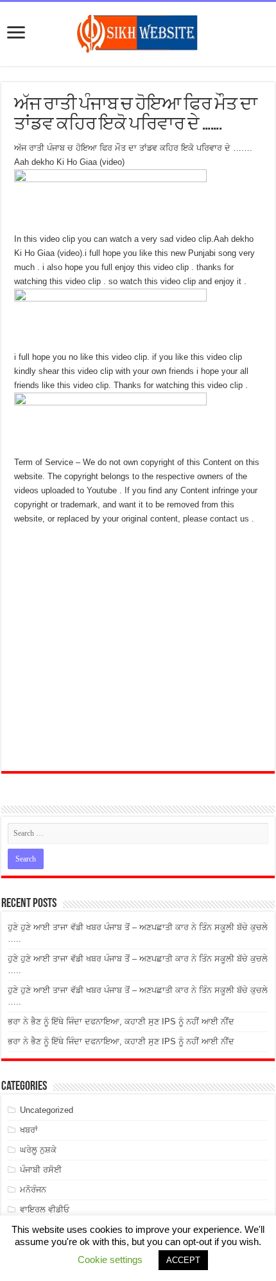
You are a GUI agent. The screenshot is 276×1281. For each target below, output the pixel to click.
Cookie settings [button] (110, 1259)
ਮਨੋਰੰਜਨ (33, 1189)
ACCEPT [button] (183, 1260)
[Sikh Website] (138, 31)
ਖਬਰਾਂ (29, 1130)
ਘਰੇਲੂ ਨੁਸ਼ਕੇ (38, 1150)
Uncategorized (46, 1110)
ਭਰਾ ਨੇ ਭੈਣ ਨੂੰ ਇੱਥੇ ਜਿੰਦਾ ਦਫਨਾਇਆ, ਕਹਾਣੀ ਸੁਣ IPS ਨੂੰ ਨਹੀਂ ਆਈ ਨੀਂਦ (121, 1021)
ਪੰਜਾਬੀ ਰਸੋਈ (41, 1170)
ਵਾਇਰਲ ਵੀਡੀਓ (44, 1209)
